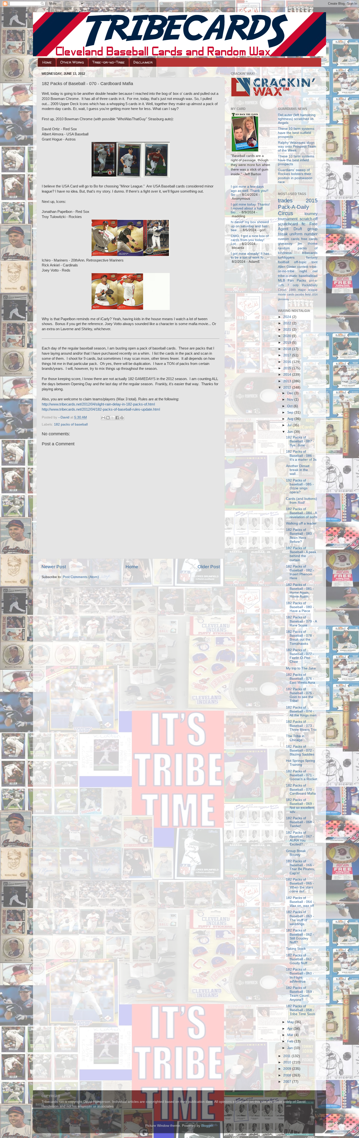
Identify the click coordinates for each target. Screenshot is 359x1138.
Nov (290, 399)
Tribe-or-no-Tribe (108, 62)
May (291, 1022)
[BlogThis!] (108, 417)
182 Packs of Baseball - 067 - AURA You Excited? (300, 838)
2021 (287, 329)
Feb (290, 1041)
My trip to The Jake (301, 668)
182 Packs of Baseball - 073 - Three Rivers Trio (301, 725)
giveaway (285, 243)
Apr (290, 1028)
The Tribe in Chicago (295, 738)
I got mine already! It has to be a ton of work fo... (250, 255)
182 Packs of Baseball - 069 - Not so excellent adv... (300, 806)
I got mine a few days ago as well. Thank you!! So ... (249, 190)
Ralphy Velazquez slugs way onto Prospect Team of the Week (297, 146)
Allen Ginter (287, 267)
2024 (287, 317)
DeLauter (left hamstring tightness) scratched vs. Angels (297, 119)
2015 (287, 368)
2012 (287, 387)
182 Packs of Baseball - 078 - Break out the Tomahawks (300, 638)
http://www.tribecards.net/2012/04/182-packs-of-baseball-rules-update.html (101, 409)
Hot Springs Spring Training (300, 762)
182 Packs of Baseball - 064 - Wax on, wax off (300, 902)
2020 (287, 336)
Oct (290, 406)
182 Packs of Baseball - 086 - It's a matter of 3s (301, 455)
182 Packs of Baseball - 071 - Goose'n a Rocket (301, 775)
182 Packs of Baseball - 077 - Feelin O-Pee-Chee (300, 656)
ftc (304, 224)
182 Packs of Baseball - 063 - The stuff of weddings (300, 918)
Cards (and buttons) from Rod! (301, 500)
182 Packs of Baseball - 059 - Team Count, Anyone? (300, 994)
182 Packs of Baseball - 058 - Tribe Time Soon (300, 1010)
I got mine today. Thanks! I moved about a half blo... (250, 208)
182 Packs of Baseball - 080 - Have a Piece (300, 607)
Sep (290, 412)
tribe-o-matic (287, 276)
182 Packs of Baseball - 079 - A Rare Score (301, 621)
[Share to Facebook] (117, 417)
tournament (287, 219)
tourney (311, 213)
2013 (287, 381)
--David (64, 417)
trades (285, 200)
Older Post (209, 566)
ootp (296, 285)
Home (47, 62)
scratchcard (288, 224)
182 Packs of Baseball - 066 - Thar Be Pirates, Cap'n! (300, 867)
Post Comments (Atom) (81, 577)
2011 (287, 1056)
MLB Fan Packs (292, 280)
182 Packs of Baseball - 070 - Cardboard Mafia (301, 789)
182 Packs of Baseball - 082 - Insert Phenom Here (300, 572)
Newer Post (54, 566)
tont (314, 262)
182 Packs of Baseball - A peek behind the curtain (301, 554)
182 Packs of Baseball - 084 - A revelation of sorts (301, 513)
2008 (287, 1075)
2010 (287, 1062)
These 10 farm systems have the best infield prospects (296, 160)
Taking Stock (296, 949)
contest (302, 267)
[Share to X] (112, 417)
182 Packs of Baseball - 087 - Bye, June (300, 441)
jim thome (307, 243)
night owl (308, 271)
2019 (287, 342)
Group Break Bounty (296, 853)
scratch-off (308, 219)
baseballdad (308, 276)
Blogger (207, 1125)
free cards (309, 239)
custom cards (288, 239)
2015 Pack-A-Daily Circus (298, 206)
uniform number (303, 234)
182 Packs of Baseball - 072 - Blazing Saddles (300, 750)
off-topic (300, 262)
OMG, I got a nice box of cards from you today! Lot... (250, 240)
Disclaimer (142, 62)
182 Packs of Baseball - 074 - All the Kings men (301, 711)
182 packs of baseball (71, 424)
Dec (290, 393)
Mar (290, 1035)
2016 (287, 362)
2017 (287, 355)
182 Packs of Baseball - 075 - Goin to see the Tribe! (300, 695)
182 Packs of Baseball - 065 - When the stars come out (300, 885)
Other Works (72, 62)
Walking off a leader (301, 523)
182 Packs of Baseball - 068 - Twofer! (300, 822)
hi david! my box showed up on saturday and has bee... (250, 226)
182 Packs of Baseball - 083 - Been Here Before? (300, 536)
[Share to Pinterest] (121, 417)
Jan (290, 1048)
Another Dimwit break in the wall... (297, 470)
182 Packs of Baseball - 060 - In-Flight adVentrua (300, 975)
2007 (287, 1081)
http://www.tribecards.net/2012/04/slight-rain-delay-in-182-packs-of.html (98, 404)
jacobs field (303, 294)
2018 (287, 349)
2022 (287, 323)
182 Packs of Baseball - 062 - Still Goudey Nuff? (300, 936)
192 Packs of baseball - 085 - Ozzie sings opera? (300, 486)
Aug (290, 419)
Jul (290, 425)
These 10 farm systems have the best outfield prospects (296, 132)
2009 (287, 1069)
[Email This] (103, 417)
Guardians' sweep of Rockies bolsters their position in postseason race (295, 176)
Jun (290, 432)
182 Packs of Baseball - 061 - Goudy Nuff (300, 959)
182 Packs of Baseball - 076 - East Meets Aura (300, 678)
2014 (287, 374)
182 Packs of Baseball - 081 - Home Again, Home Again (300, 591)
